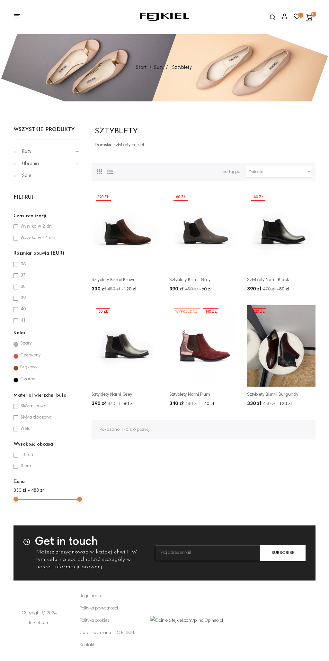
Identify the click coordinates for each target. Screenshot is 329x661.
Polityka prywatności (99, 608)
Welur (26, 429)
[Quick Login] (282, 17)
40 (23, 309)
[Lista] (110, 171)
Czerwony (30, 355)
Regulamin (90, 596)
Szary (25, 343)
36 (23, 264)
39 (23, 298)
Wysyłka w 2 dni (37, 226)
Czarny (27, 379)
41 (23, 320)
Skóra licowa (34, 406)
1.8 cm (28, 455)
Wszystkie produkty (44, 129)
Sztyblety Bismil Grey (189, 280)
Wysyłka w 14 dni (38, 238)
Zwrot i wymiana (95, 633)
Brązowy (28, 367)
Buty (26, 151)
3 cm (26, 466)
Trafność (280, 172)
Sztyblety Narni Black (268, 280)
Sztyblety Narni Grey (112, 394)
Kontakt (87, 645)
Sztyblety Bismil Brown (114, 280)
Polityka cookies (94, 621)
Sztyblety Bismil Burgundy (272, 394)
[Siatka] (99, 171)
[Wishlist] (297, 18)
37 (23, 275)
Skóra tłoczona (36, 417)
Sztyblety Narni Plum (189, 394)
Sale (26, 176)
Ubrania (30, 164)
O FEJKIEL (126, 633)
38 (23, 287)
